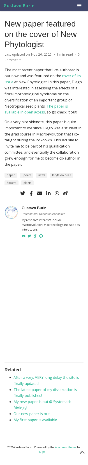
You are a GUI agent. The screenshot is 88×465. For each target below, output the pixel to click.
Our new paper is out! (32, 413)
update (26, 175)
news (41, 175)
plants (27, 183)
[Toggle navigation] (79, 5)
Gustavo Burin (19, 5)
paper (11, 175)
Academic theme (65, 447)
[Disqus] (44, 299)
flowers (11, 183)
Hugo (41, 452)
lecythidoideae (61, 175)
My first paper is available (35, 419)
